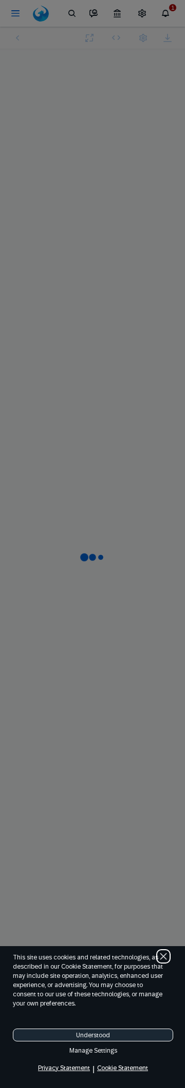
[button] (163, 956)
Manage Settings (93, 1050)
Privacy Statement (64, 1068)
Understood (93, 1035)
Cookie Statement (122, 1068)
